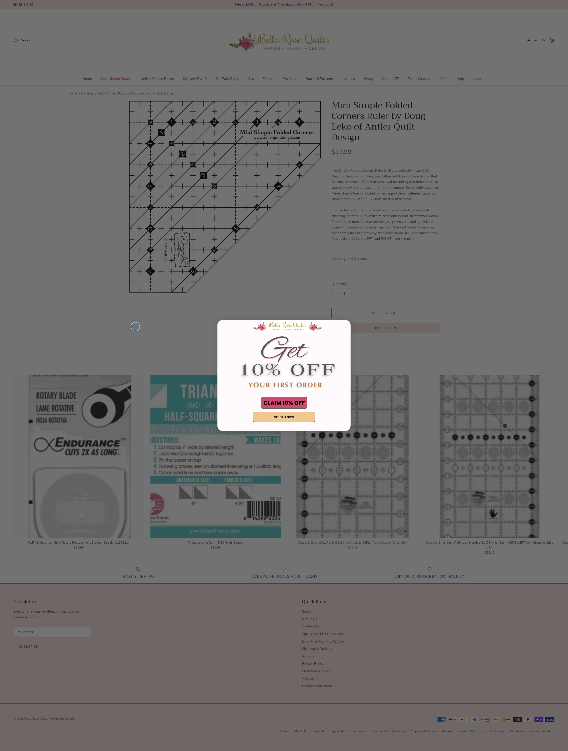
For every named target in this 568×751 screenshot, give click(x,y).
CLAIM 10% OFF (284, 403)
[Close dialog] (135, 327)
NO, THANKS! (284, 417)
